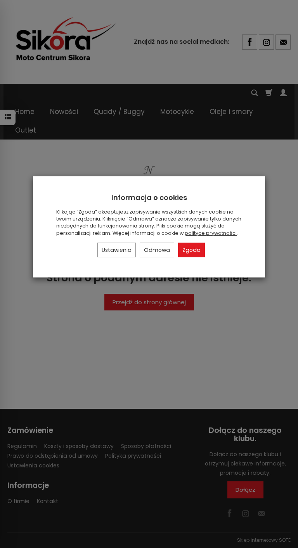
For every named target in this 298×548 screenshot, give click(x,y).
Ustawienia (117, 250)
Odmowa (157, 250)
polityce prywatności (211, 233)
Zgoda (191, 250)
